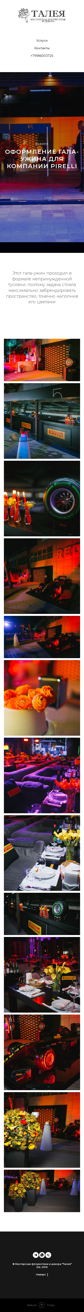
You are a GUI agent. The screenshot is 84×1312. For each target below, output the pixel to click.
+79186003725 (42, 56)
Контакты (42, 48)
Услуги (42, 40)
